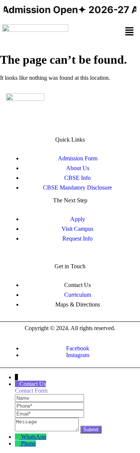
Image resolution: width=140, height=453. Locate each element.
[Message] (47, 429)
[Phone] (49, 405)
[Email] (49, 413)
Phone (28, 443)
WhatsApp (33, 437)
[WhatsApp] (18, 437)
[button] (129, 32)
